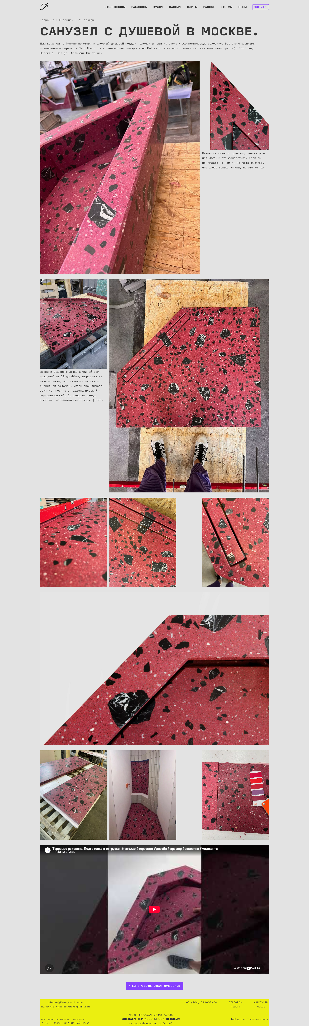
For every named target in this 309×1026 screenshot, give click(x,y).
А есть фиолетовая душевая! (154, 986)
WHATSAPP (261, 1002)
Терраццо (47, 20)
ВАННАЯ (175, 7)
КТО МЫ (227, 7)
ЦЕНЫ (242, 7)
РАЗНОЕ (209, 7)
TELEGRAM (235, 1002)
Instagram (238, 1019)
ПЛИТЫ (192, 7)
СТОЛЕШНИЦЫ (115, 7)
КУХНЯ (158, 7)
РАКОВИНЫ (139, 7)
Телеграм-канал (257, 1019)
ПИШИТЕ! (261, 7)
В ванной (66, 20)
